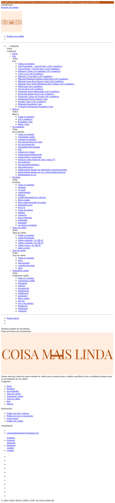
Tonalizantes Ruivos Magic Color (33, 99)
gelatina (21, 212)
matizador (22, 222)
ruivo (20, 260)
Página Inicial (13, 318)
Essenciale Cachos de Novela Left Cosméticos (38, 96)
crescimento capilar (26, 137)
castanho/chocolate (26, 265)
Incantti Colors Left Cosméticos (32, 101)
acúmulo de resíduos (27, 139)
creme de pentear (25, 210)
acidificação (23, 293)
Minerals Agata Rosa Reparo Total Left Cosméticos (41, 81)
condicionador (24, 192)
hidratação (22, 283)
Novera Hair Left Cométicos (30, 89)
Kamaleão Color (25, 122)
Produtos (16, 177)
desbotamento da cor (27, 175)
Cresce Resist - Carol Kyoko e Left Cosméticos (39, 69)
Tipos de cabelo (19, 227)
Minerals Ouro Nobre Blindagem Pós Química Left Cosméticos (46, 84)
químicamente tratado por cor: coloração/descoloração (41, 172)
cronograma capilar (26, 280)
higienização (23, 291)
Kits (14, 56)
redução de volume (26, 152)
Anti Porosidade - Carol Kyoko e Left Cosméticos (40, 66)
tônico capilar (24, 200)
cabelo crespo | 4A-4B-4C (29, 245)
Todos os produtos (26, 64)
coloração (22, 215)
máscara (21, 195)
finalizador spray (25, 205)
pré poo (21, 301)
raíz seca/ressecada (26, 144)
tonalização (23, 308)
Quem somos (12, 418)
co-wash (21, 190)
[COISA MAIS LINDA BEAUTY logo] (11, 31)
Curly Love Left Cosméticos (30, 74)
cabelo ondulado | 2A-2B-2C (31, 240)
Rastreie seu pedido (9, 7)
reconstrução (23, 288)
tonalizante (22, 220)
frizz (20, 149)
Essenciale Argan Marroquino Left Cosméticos (38, 91)
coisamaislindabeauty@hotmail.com (23, 433)
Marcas (15, 109)
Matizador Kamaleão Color (30, 104)
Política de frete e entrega (18, 413)
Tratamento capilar (20, 270)
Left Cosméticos (25, 119)
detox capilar (23, 298)
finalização (22, 306)
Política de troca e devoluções (20, 416)
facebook (11, 438)
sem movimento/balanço (28, 164)
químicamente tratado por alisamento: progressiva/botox (42, 169)
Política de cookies (15, 421)
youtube (10, 448)
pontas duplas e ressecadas (29, 157)
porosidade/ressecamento (29, 147)
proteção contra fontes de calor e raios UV (36, 159)
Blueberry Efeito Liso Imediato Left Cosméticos (39, 71)
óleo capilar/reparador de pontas (32, 202)
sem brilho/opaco (25, 167)
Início (14, 53)
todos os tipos (24, 248)
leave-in (21, 207)
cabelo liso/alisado (26, 238)
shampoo (22, 187)
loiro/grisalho (24, 263)
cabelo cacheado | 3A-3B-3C (31, 243)
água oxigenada (25, 217)
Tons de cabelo (19, 250)
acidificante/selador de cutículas (32, 197)
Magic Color (23, 124)
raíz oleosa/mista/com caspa (30, 142)
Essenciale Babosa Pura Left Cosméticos (36, 94)
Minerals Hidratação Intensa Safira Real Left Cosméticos (43, 79)
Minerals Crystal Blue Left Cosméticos (35, 76)
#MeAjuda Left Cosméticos (30, 86)
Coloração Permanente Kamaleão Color (35, 106)
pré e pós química (26, 303)
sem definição (24, 162)
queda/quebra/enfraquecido (30, 154)
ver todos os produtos (27, 225)
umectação (22, 296)
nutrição (21, 286)
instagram (11, 443)
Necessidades (18, 127)
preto (20, 268)
